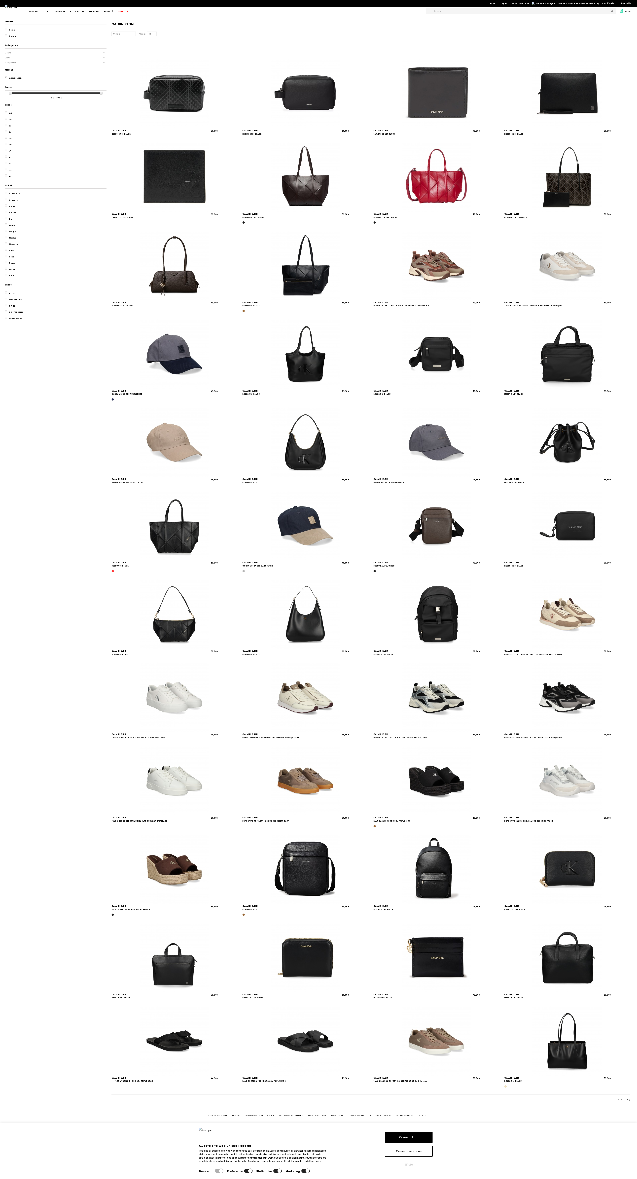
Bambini (60, 11)
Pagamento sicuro (405, 1116)
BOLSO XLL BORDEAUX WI (385, 217)
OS (10, 113)
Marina (12, 238)
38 (10, 132)
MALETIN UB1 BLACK (513, 394)
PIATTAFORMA (16, 312)
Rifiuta (408, 1164)
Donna (33, 11)
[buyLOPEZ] (12, 10)
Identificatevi (609, 3)
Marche (94, 11)
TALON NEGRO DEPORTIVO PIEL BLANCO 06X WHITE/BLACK (139, 821)
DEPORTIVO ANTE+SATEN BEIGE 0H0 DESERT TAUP (265, 821)
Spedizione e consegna (380, 1116)
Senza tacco (15, 319)
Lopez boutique (520, 3)
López (504, 3)
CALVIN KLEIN (119, 130)
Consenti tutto (408, 1137)
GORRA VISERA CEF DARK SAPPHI (257, 566)
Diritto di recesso (357, 1116)
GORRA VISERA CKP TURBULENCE (126, 394)
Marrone (13, 244)
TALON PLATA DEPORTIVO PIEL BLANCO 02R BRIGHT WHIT (138, 738)
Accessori (77, 11)
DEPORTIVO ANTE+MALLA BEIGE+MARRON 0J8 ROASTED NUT (401, 306)
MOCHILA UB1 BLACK (514, 483)
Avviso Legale (337, 1116)
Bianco (12, 213)
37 (10, 126)
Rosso (12, 263)
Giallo (12, 225)
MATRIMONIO (15, 300)
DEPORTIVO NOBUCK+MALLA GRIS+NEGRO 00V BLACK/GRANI (533, 738)
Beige (12, 206)
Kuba (493, 3)
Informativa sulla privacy (291, 1116)
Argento (13, 200)
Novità (108, 11)
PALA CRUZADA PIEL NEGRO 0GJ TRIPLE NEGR (264, 1081)
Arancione (14, 194)
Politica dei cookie (317, 1116)
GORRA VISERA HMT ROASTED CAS (127, 483)
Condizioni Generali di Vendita (259, 1116)
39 (10, 138)
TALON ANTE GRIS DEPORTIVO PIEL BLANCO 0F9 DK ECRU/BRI (533, 306)
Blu (10, 219)
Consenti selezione (409, 1151)
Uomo (46, 11)
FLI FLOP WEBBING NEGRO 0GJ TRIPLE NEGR (132, 1081)
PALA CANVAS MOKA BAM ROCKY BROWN (130, 909)
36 (10, 120)
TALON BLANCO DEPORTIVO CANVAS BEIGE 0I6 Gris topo (400, 1081)
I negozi (236, 1116)
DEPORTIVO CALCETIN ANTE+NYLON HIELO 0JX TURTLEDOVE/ (533, 654)
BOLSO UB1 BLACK (251, 306)
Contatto (626, 3)
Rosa (11, 257)
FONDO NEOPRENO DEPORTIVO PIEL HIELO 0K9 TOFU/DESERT (270, 738)
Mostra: (142, 34)
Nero (11, 250)
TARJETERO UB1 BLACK (384, 134)
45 (10, 176)
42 (10, 157)
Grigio (12, 232)
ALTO (11, 293)
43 (10, 164)
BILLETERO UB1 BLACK (514, 909)
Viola (11, 276)
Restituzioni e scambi (217, 1116)
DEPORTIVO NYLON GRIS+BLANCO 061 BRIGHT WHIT (528, 821)
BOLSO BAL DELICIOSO (253, 217)
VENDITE (123, 11)
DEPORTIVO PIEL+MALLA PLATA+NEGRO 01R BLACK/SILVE (400, 738)
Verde (12, 269)
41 (10, 151)
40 (10, 145)
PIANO (12, 306)
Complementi (11, 63)
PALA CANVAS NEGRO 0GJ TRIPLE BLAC (392, 821)
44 (10, 170)
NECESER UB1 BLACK (121, 134)
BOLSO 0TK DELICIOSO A (515, 217)
